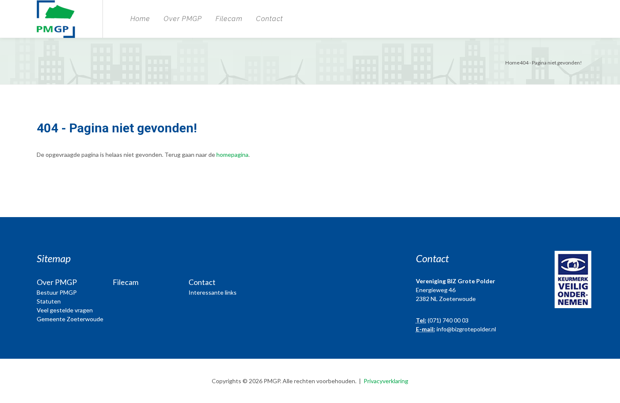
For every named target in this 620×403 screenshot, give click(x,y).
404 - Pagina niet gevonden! (551, 62)
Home (140, 19)
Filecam (229, 19)
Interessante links (213, 292)
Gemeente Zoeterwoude (70, 318)
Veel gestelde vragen (65, 310)
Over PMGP (183, 19)
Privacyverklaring (386, 380)
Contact (269, 19)
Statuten (49, 301)
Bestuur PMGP (57, 292)
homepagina (232, 154)
